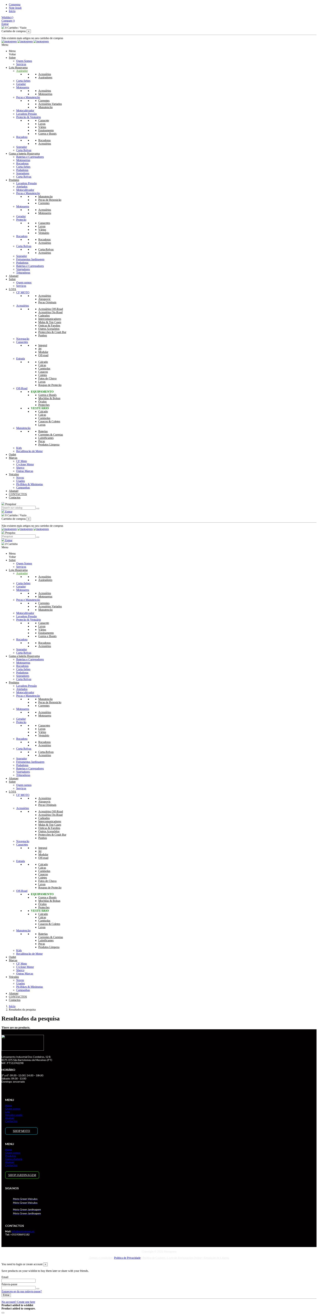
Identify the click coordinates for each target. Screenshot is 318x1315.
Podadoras (22, 170)
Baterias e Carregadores (30, 156)
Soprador (21, 146)
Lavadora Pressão (26, 113)
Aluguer (9, 1118)
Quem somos (23, 282)
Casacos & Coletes (49, 421)
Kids (19, 447)
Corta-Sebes (23, 80)
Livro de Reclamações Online (184, 1257)
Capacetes (44, 223)
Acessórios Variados (50, 103)
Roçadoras (44, 140)
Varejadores (23, 269)
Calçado (43, 361)
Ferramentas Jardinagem (30, 259)
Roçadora (21, 137)
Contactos (11, 1121)
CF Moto (21, 461)
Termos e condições (100, 1257)
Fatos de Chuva (47, 378)
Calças (42, 365)
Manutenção (45, 107)
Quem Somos (24, 60)
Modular (43, 352)
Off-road (43, 355)
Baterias (43, 431)
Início (12, 11)
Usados (20, 480)
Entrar (6, 1295)
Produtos (10, 1155)
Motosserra (22, 87)
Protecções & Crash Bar (52, 332)
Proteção (21, 219)
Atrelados (21, 186)
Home (8, 1105)
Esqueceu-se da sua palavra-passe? (21, 1291)
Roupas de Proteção (49, 385)
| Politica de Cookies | (153, 1257)
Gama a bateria (13, 1158)
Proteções (44, 404)
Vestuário (43, 232)
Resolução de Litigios (216, 1257)
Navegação (22, 338)
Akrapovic (44, 299)
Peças (41, 441)
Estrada (20, 358)
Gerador (21, 84)
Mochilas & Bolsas (49, 398)
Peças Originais (47, 302)
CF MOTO (22, 292)
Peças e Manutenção (28, 97)
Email (4, 1277)
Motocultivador (25, 110)
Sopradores (22, 173)
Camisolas (44, 368)
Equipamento (46, 130)
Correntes (44, 100)
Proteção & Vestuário (28, 117)
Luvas (41, 123)
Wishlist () (7, 17)
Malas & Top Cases (49, 322)
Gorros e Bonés (47, 133)
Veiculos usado (13, 1114)
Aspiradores (45, 77)
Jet (39, 348)
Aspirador (22, 70)
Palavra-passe (9, 1284)
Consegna (14, 4)
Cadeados (44, 315)
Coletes (42, 375)
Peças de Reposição (49, 199)
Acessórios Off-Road (50, 309)
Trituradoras (23, 272)
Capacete (43, 120)
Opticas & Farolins (49, 325)
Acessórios (44, 74)
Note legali (15, 7)
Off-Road (21, 388)
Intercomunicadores (49, 318)
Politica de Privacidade (127, 1257)
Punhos (42, 335)
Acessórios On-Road (50, 312)
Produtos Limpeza (48, 444)
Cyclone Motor (25, 464)
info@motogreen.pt (23, 1231)
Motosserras (45, 94)
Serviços (21, 64)
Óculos (42, 401)
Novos (20, 477)
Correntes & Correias (50, 434)
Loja (7, 1111)
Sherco (20, 467)
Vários (42, 127)
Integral (42, 345)
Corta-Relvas (46, 249)
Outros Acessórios (48, 328)
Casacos (43, 371)
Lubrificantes (46, 437)
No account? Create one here (18, 1301)
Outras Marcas (24, 471)
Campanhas (23, 487)
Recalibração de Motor (29, 451)
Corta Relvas (23, 150)
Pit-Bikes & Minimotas (29, 484)
